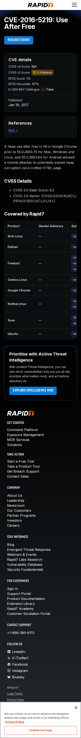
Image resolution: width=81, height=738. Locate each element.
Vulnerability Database (24, 564)
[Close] (76, 707)
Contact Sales (18, 476)
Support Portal (19, 594)
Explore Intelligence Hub (33, 390)
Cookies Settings (40, 730)
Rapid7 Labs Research (24, 559)
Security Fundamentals (25, 569)
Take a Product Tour (23, 466)
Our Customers (19, 510)
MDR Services (18, 440)
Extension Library (21, 604)
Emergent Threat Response (28, 549)
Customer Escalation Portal (28, 614)
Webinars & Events (22, 554)
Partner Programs (21, 515)
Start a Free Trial (20, 461)
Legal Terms (14, 693)
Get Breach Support (23, 471)
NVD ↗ (13, 130)
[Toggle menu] (74, 5)
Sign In (12, 589)
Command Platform (22, 430)
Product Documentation (26, 599)
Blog (10, 544)
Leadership (15, 500)
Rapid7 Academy (20, 609)
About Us (14, 495)
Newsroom (16, 505)
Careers (13, 525)
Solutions (14, 445)
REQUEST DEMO (19, 40)
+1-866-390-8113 (20, 633)
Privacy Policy (15, 699)
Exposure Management (25, 435)
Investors (14, 520)
